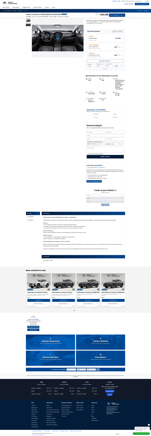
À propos (48, 405)
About (53, 7)
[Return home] (3, 10)
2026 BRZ (33, 405)
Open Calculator (118, 31)
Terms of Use (75, 376)
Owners (47, 7)
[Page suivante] (125, 291)
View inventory (33, 329)
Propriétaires (49, 416)
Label (88, 144)
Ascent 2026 (34, 420)
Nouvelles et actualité (50, 418)
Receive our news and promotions (95, 153)
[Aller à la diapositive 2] (75, 310)
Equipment (30, 220)
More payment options (104, 61)
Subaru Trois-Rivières (33, 319)
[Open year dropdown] (123, 201)
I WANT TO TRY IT (105, 156)
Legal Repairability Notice (66, 405)
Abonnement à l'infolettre (51, 424)
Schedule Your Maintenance (67, 412)
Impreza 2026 (34, 422)
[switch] (122, 66)
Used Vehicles (15, 7)
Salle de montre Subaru (51, 422)
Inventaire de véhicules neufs (52, 409)
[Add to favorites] (49, 275)
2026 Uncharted (34, 412)
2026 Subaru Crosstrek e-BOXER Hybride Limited (92, 292)
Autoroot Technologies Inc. (38, 434)
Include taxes (116, 66)
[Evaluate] (98, 369)
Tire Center (63, 416)
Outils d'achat (49, 414)
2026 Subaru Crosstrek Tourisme (37, 292)
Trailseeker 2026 (34, 426)
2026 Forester (34, 409)
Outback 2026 (34, 424)
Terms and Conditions (37, 431)
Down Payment (109, 64)
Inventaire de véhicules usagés (52, 412)
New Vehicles (6, 7)
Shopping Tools (26, 7)
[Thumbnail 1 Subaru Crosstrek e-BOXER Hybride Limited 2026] (28, 20)
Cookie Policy (55, 431)
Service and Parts (37, 7)
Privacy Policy (47, 431)
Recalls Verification (65, 409)
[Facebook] (112, 1)
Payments (89, 64)
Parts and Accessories (65, 407)
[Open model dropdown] (123, 198)
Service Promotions (65, 414)
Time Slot (108, 144)
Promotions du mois (50, 420)
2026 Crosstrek (34, 407)
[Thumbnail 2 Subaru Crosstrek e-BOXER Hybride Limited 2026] (28, 25)
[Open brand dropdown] (123, 195)
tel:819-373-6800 (129, 4)
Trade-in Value (100, 64)
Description (31, 216)
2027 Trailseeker (34, 418)
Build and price (49, 407)
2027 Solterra (34, 416)
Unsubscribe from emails (75, 431)
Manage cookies (64, 431)
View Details (37, 300)
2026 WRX (33, 414)
